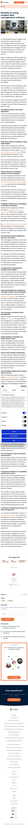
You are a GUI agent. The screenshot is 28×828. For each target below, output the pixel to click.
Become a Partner (14, 777)
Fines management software (14, 740)
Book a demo (14, 677)
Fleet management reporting (14, 747)
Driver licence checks (14, 753)
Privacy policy (14, 801)
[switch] (24, 417)
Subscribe (7, 619)
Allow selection (14, 436)
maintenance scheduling (22, 561)
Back (3, 6)
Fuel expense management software (14, 737)
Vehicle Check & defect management (14, 723)
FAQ (14, 785)
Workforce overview (14, 720)
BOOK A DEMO (19, 2)
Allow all (14, 431)
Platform (14, 782)
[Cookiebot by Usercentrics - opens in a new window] (20, 386)
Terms (14, 798)
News (14, 780)
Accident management (14, 732)
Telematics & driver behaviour (14, 759)
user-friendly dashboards (13, 377)
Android (15, 817)
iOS (15, 814)
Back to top (14, 567)
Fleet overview (14, 717)
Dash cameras (14, 761)
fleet (3, 600)
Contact (14, 791)
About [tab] (22, 390)
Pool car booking (14, 764)
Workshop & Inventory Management (14, 729)
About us (14, 774)
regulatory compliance (8, 296)
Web (15, 810)
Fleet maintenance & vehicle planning (14, 726)
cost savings (10, 318)
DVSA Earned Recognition (14, 767)
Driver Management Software (14, 750)
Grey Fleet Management (14, 756)
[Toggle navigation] (26, 2)
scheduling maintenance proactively (14, 224)
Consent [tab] (5, 390)
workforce (10, 600)
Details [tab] (14, 390)
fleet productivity (5, 561)
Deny (14, 440)
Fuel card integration (14, 735)
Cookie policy (14, 803)
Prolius (14, 580)
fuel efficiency (13, 561)
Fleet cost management (14, 744)
